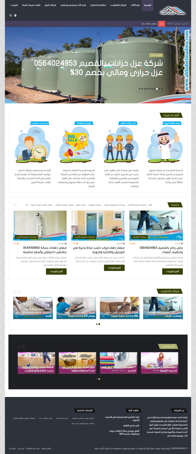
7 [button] (147, 88)
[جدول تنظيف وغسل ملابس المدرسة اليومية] (159, 363)
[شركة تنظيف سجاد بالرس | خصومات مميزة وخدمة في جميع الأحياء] (33, 308)
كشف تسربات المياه (31, 5)
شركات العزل (50, 5)
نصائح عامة (46, 448)
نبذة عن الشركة (33, 448)
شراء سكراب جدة (45, 418)
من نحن (21, 448)
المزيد (15, 5)
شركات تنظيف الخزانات (64, 205)
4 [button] (154, 89)
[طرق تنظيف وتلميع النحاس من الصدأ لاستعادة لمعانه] (77, 363)
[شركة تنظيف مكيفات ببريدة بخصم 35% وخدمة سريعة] (76, 308)
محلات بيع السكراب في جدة (83, 423)
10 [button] (139, 88)
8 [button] (144, 88)
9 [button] (142, 88)
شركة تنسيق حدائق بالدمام (24, 418)
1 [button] (161, 88)
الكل (150, 205)
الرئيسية (147, 5)
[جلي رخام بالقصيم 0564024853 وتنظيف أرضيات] (163, 308)
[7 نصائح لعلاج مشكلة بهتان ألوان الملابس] (118, 363)
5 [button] (152, 88)
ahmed (178, 244)
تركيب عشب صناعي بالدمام (83, 418)
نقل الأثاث (135, 5)
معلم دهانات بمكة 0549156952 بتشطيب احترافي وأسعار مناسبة (128, 24)
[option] (98, 65)
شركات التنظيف (119, 5)
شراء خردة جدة (62, 418)
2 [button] (159, 88)
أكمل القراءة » (172, 271)
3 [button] (157, 88)
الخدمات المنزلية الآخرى (151, 55)
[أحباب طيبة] (172, 10)
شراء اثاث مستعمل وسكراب (73, 5)
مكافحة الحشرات (98, 5)
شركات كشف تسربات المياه (42, 205)
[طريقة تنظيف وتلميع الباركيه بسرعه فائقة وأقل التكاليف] (36, 363)
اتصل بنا (12, 448)
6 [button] (149, 88)
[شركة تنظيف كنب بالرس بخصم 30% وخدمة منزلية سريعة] (119, 308)
